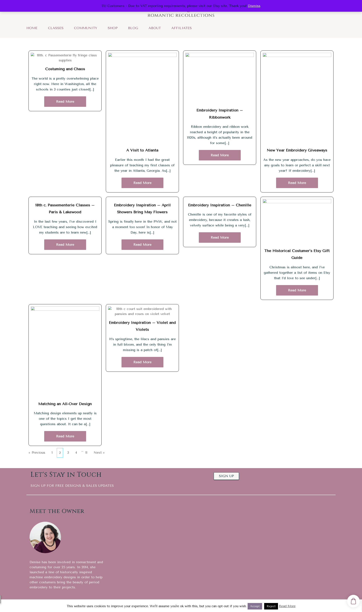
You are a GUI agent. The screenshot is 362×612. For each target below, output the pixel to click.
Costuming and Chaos (65, 68)
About (155, 28)
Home (31, 28)
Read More (65, 99)
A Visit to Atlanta (142, 149)
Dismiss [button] (254, 6)
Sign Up (226, 467)
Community (85, 28)
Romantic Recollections (67, 598)
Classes (55, 28)
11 (86, 443)
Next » (99, 443)
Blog (133, 28)
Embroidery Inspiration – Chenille (219, 201)
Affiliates (181, 28)
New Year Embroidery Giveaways (297, 149)
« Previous (36, 443)
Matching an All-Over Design (65, 397)
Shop (113, 28)
